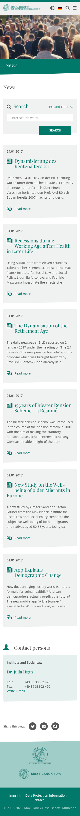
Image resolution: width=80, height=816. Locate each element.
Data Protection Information (46, 795)
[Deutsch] (60, 8)
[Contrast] (52, 8)
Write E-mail (16, 691)
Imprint (14, 795)
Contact (38, 800)
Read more (22, 209)
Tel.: (10, 682)
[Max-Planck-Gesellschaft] (40, 756)
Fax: (10, 686)
